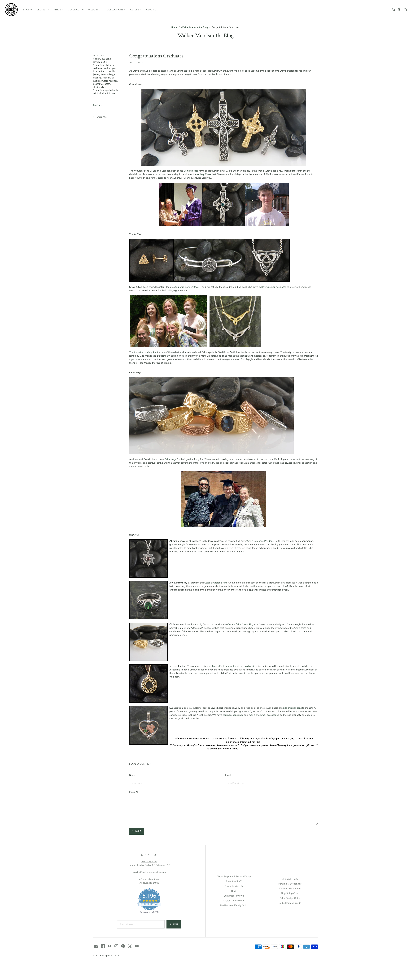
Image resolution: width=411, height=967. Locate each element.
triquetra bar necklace (187, 287)
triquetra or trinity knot (146, 352)
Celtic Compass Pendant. (260, 541)
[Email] (96, 946)
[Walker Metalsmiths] (11, 9)
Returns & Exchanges (290, 883)
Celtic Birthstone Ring (215, 582)
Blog (233, 891)
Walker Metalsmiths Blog (194, 27)
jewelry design (108, 74)
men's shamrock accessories (264, 715)
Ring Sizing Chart (290, 893)
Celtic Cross (99, 58)
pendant (97, 83)
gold (114, 68)
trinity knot (102, 93)
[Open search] (393, 9)
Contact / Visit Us (234, 886)
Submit (174, 924)
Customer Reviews (234, 895)
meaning (97, 77)
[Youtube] (137, 946)
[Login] (399, 9)
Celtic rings (170, 459)
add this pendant (292, 707)
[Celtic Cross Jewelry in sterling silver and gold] (223, 127)
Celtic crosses (191, 170)
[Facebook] (103, 946)
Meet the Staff (233, 881)
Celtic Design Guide (290, 898)
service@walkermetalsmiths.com (149, 872)
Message (133, 791)
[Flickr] (110, 946)
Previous (97, 105)
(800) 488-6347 (149, 861)
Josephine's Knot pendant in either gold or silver (232, 666)
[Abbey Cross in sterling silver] (224, 204)
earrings (227, 715)
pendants (237, 715)
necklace (113, 80)
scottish (106, 83)
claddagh (109, 65)
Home (174, 27)
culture (107, 68)
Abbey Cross (204, 174)
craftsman (98, 68)
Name (132, 775)
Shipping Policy (290, 879)
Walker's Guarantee (290, 888)
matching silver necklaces (272, 287)
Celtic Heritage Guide (290, 903)
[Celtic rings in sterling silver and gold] (211, 415)
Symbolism (98, 90)
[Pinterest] (123, 946)
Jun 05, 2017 (136, 62)
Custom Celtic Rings (233, 900)
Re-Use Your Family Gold (233, 905)
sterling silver (99, 87)
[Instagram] (116, 946)
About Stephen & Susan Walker (234, 876)
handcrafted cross (102, 71)
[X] (130, 946)
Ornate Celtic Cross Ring (240, 624)
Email (228, 775)
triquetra (113, 93)
